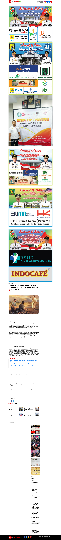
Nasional (12, 283)
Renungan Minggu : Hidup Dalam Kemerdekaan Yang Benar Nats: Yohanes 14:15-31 (35, 494)
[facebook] (47, 2)
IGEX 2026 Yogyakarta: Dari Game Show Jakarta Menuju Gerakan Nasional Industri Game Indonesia (35, 519)
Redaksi (40, 536)
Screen (41, 1)
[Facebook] (11, 401)
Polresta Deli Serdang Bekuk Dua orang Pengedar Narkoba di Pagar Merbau (35, 524)
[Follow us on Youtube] (31, 537)
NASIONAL (18, 4)
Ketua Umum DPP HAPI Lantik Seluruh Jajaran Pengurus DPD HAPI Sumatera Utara (35, 503)
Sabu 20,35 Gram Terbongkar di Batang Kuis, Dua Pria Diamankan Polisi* (35, 498)
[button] (51, 3)
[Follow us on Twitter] (26, 537)
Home (9, 283)
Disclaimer (46, 536)
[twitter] (49, 2)
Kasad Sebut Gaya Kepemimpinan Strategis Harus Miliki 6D (13, 408)
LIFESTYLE (34, 4)
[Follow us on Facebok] (24, 537)
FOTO (41, 4)
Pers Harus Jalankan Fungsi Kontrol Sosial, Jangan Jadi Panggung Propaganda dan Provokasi (35, 489)
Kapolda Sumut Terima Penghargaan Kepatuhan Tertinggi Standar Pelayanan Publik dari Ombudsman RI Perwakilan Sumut (29, 415)
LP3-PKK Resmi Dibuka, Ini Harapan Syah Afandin (35, 513)
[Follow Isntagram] (29, 537)
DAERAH (23, 4)
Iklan (49, 536)
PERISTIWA (14, 4)
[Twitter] (13, 401)
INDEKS (47, 4)
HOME (10, 4)
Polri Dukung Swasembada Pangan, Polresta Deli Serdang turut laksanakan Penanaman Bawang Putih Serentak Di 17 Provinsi (36, 508)
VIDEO (44, 4)
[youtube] (51, 2)
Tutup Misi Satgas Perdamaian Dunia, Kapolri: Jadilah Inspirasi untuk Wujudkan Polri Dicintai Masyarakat (14, 414)
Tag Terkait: (11, 403)
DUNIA (26, 4)
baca (37, 289)
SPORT (38, 4)
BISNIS (30, 4)
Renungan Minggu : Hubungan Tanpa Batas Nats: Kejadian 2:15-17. (35, 483)
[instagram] (45, 2)
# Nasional (32, 478)
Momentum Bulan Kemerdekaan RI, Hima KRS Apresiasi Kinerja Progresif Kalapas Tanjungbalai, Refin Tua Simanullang (35, 530)
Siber (43, 536)
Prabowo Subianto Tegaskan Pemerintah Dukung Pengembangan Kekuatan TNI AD (29, 409)
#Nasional (15, 403)
